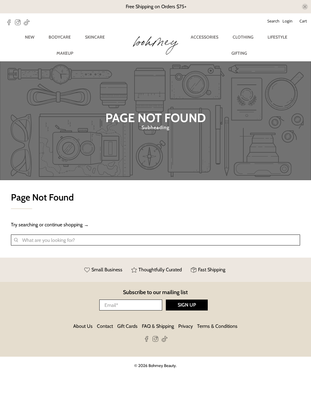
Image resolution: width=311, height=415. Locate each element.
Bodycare (60, 37)
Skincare (95, 37)
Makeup (64, 53)
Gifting (239, 53)
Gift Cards (127, 326)
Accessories (204, 37)
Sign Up (187, 305)
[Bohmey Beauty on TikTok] (28, 24)
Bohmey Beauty (162, 365)
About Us (83, 326)
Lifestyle (277, 37)
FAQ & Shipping (158, 326)
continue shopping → (67, 225)
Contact (105, 326)
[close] (305, 7)
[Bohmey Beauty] (155, 45)
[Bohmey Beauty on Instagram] (19, 24)
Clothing (243, 37)
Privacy (185, 326)
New (29, 37)
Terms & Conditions (217, 326)
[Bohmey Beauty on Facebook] (10, 24)
